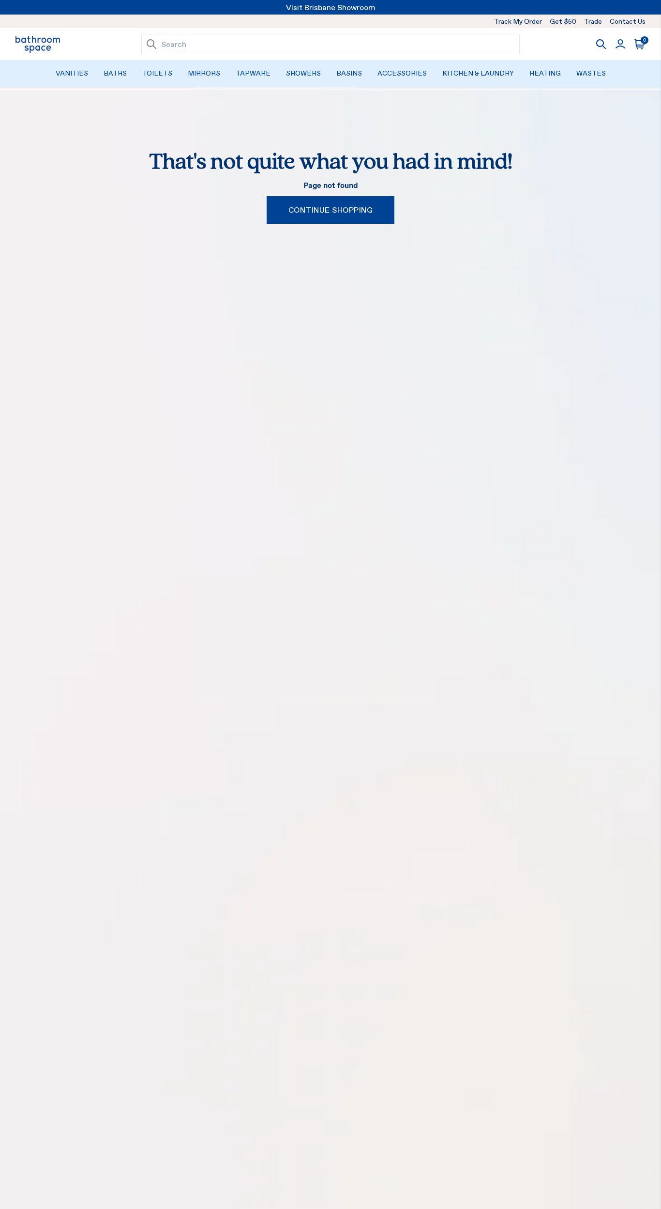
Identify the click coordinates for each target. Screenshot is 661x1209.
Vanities (72, 73)
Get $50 (563, 21)
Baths (115, 73)
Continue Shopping (330, 209)
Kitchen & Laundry (478, 73)
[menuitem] (72, 73)
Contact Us (628, 21)
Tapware (253, 73)
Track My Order (518, 21)
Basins (349, 73)
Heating (545, 73)
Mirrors (204, 73)
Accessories (402, 73)
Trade (593, 21)
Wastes (591, 73)
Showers (303, 73)
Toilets (157, 73)
